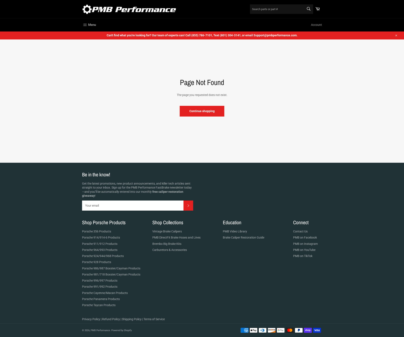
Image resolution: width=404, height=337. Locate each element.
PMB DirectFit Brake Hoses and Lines (176, 237)
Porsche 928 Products (96, 262)
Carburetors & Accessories (169, 250)
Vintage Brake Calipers (167, 231)
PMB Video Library (235, 231)
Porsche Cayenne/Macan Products (105, 293)
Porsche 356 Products (96, 231)
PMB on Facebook (305, 237)
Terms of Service (154, 319)
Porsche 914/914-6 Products (101, 237)
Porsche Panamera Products (101, 299)
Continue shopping (202, 111)
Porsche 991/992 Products (99, 286)
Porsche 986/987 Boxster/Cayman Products (111, 268)
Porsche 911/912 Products (99, 243)
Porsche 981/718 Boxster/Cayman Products (111, 274)
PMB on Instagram (305, 243)
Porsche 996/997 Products (99, 280)
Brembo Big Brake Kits (166, 243)
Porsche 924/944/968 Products (103, 256)
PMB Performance (100, 330)
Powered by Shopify (121, 330)
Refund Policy (111, 319)
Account (316, 24)
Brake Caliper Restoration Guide (243, 237)
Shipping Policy (132, 319)
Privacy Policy (91, 319)
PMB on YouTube (304, 250)
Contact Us (300, 231)
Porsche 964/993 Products (99, 250)
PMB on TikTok (302, 256)
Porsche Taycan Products (99, 305)
